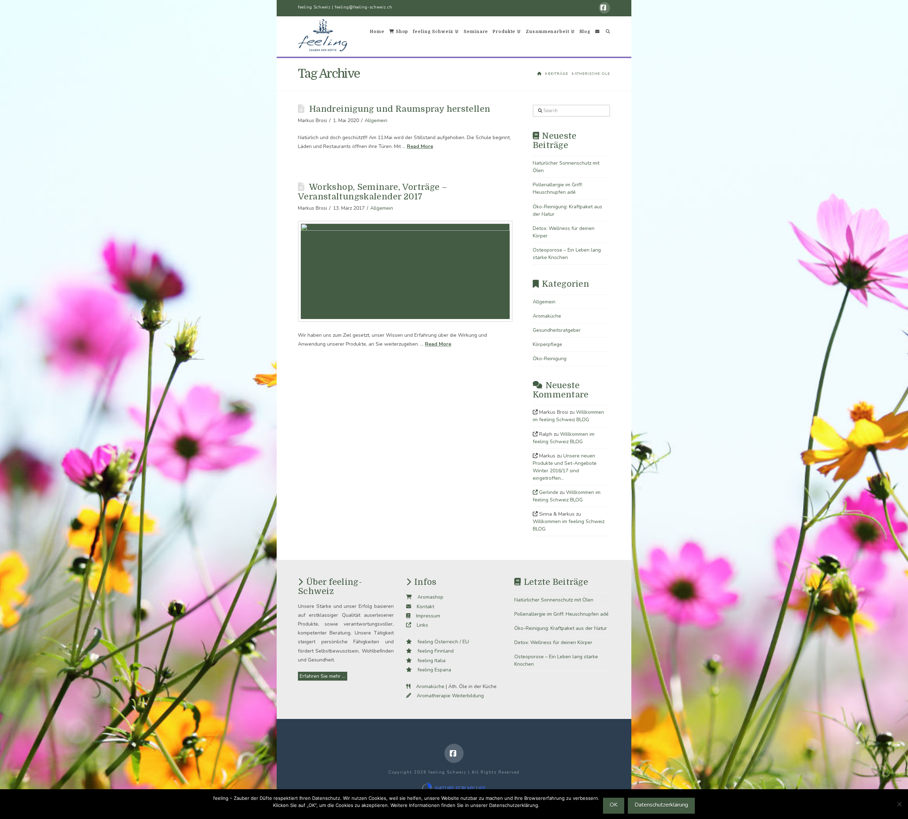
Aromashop (427, 597)
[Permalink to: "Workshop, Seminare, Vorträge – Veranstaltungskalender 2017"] (405, 271)
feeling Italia (428, 660)
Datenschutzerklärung (661, 805)
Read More (420, 146)
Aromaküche (547, 316)
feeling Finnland (433, 651)
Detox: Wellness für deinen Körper (553, 642)
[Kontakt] (597, 36)
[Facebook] (604, 7)
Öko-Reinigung (549, 358)
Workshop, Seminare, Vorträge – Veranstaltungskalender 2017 (372, 191)
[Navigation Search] (605, 36)
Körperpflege (547, 344)
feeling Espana (431, 669)
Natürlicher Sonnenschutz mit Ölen (553, 600)
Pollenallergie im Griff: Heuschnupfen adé (561, 614)
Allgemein (376, 120)
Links (419, 625)
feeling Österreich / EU (440, 641)
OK (614, 805)
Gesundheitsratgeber (557, 330)
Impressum (425, 615)
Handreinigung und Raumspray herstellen (399, 109)
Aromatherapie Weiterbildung (447, 695)
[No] (899, 804)
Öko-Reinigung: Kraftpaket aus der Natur (560, 628)
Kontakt (422, 606)
